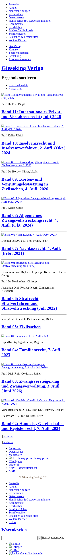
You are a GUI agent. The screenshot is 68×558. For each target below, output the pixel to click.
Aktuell (13, 7)
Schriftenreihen (17, 33)
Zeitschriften (16, 14)
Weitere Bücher (17, 40)
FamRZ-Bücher (18, 509)
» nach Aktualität (18, 85)
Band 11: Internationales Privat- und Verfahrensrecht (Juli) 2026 (31, 114)
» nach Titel (15, 88)
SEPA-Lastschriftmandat (23, 467)
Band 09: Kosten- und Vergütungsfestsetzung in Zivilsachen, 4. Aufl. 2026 (24, 184)
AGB (12, 471)
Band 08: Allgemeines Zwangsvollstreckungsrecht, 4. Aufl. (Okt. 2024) (29, 220)
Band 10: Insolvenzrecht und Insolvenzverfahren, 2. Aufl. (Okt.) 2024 (33, 148)
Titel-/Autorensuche (53, 537)
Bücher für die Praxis (21, 30)
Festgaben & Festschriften (23, 36)
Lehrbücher (15, 27)
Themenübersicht (18, 52)
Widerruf (14, 464)
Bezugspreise (41, 458)
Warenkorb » (14, 530)
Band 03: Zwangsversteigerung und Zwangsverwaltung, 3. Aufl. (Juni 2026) (31, 386)
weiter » (8, 436)
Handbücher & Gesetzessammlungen (30, 20)
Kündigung (15, 461)
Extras (12, 522)
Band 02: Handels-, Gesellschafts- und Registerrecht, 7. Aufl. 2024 (32, 426)
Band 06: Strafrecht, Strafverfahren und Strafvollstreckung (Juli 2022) (29, 303)
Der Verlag (15, 46)
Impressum (15, 448)
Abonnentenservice (20, 59)
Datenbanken (16, 17)
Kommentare (16, 23)
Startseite (14, 4)
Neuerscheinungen (19, 10)
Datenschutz (16, 451)
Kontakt (13, 49)
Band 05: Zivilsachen (21, 326)
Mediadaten (15, 454)
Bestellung (15, 55)
